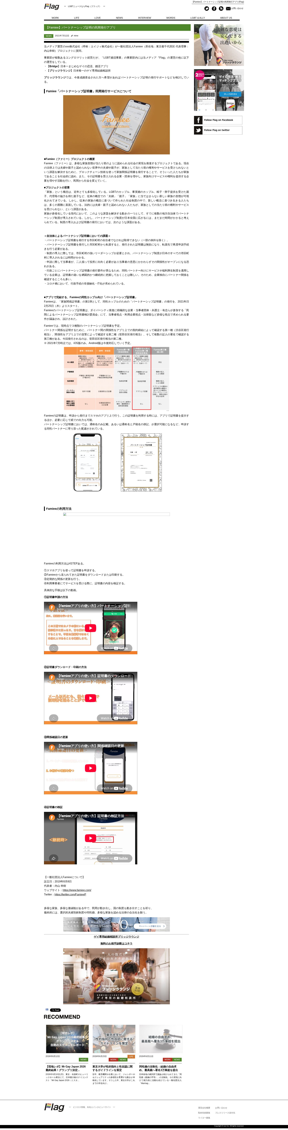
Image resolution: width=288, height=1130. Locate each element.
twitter (207, 8)
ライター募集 (204, 1118)
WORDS (170, 18)
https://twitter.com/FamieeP (70, 894)
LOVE (97, 18)
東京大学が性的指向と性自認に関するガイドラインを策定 (112, 1068)
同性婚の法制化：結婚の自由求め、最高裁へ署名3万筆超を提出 (158, 1068)
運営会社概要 (204, 1108)
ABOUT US (226, 18)
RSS (221, 8)
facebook (214, 8)
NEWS (119, 18)
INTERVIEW (144, 18)
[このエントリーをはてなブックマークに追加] (47, 1010)
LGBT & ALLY (197, 18)
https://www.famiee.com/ (77, 890)
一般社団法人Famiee (130, 46)
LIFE (76, 18)
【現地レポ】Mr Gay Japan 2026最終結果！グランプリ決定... (66, 1068)
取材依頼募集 (204, 1113)
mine (76, 36)
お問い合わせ (237, 8)
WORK (55, 18)
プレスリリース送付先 (225, 1113)
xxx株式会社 (73, 46)
